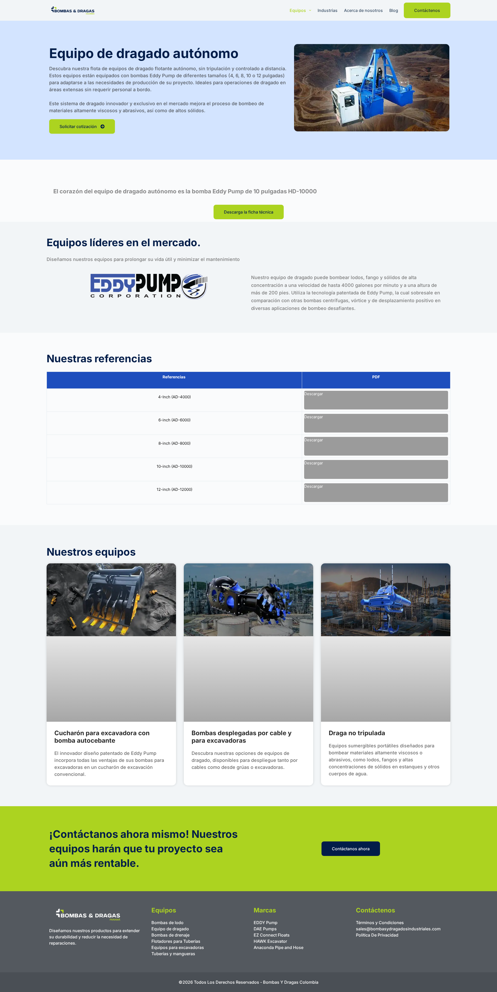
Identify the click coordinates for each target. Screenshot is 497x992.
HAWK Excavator (270, 941)
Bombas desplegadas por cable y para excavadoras (241, 736)
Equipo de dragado (170, 928)
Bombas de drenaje (170, 935)
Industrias (328, 10)
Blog (393, 10)
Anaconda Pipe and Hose (278, 947)
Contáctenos (427, 10)
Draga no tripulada (357, 733)
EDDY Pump (265, 922)
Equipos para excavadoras (177, 947)
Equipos (298, 10)
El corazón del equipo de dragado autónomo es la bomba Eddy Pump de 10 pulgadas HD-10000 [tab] (185, 191)
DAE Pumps (265, 928)
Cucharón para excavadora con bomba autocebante (102, 736)
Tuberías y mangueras (173, 953)
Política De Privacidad (377, 935)
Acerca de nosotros (363, 10)
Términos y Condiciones (380, 922)
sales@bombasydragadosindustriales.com (398, 928)
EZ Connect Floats (272, 935)
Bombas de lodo (167, 922)
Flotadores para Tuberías (175, 941)
